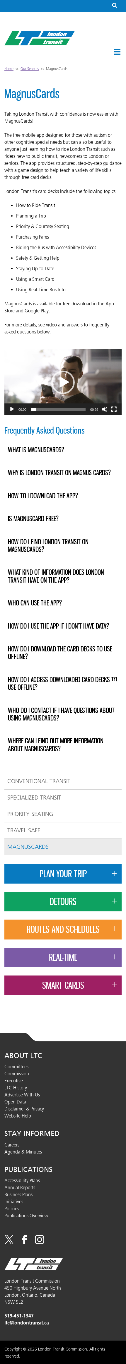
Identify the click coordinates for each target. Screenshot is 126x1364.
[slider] (58, 409)
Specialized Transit (34, 797)
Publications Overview (26, 1215)
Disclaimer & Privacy (24, 1108)
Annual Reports (19, 1187)
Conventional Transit (38, 781)
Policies (11, 1208)
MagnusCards (28, 846)
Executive (13, 1080)
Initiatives (13, 1201)
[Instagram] (39, 1242)
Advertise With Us (22, 1094)
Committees (16, 1066)
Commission (16, 1073)
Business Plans (18, 1194)
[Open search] (114, 5)
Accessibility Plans (22, 1180)
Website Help (17, 1115)
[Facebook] (24, 1242)
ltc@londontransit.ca (26, 1323)
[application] (63, 382)
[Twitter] (9, 1242)
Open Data (15, 1101)
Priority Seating (30, 814)
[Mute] (105, 409)
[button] (117, 52)
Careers (11, 1144)
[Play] (12, 409)
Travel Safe (23, 830)
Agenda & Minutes (23, 1151)
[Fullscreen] (114, 409)
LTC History (15, 1087)
